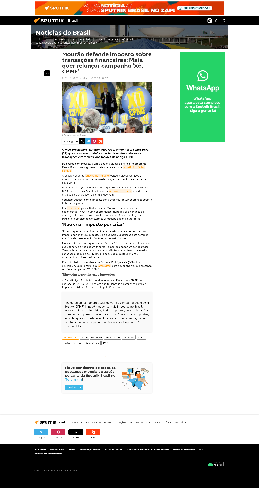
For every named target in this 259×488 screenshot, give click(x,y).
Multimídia (180, 422)
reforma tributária (120, 191)
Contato (71, 449)
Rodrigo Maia (96, 337)
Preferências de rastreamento (48, 453)
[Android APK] (215, 464)
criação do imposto (97, 175)
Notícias (84, 337)
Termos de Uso (57, 449)
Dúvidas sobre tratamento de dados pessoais (147, 449)
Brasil (157, 422)
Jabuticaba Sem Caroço (98, 422)
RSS (201, 449)
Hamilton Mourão (113, 337)
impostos (77, 343)
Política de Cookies (113, 449)
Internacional (143, 422)
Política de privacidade (89, 449)
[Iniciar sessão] (216, 21)
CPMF (105, 343)
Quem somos (40, 449)
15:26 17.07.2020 (70, 78)
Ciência (167, 422)
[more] (47, 73)
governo (141, 337)
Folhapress (68, 135)
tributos (66, 343)
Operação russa (123, 422)
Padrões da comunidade (184, 449)
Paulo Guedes (128, 337)
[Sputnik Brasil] (50, 24)
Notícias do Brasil (70, 337)
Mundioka (76, 422)
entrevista (73, 208)
